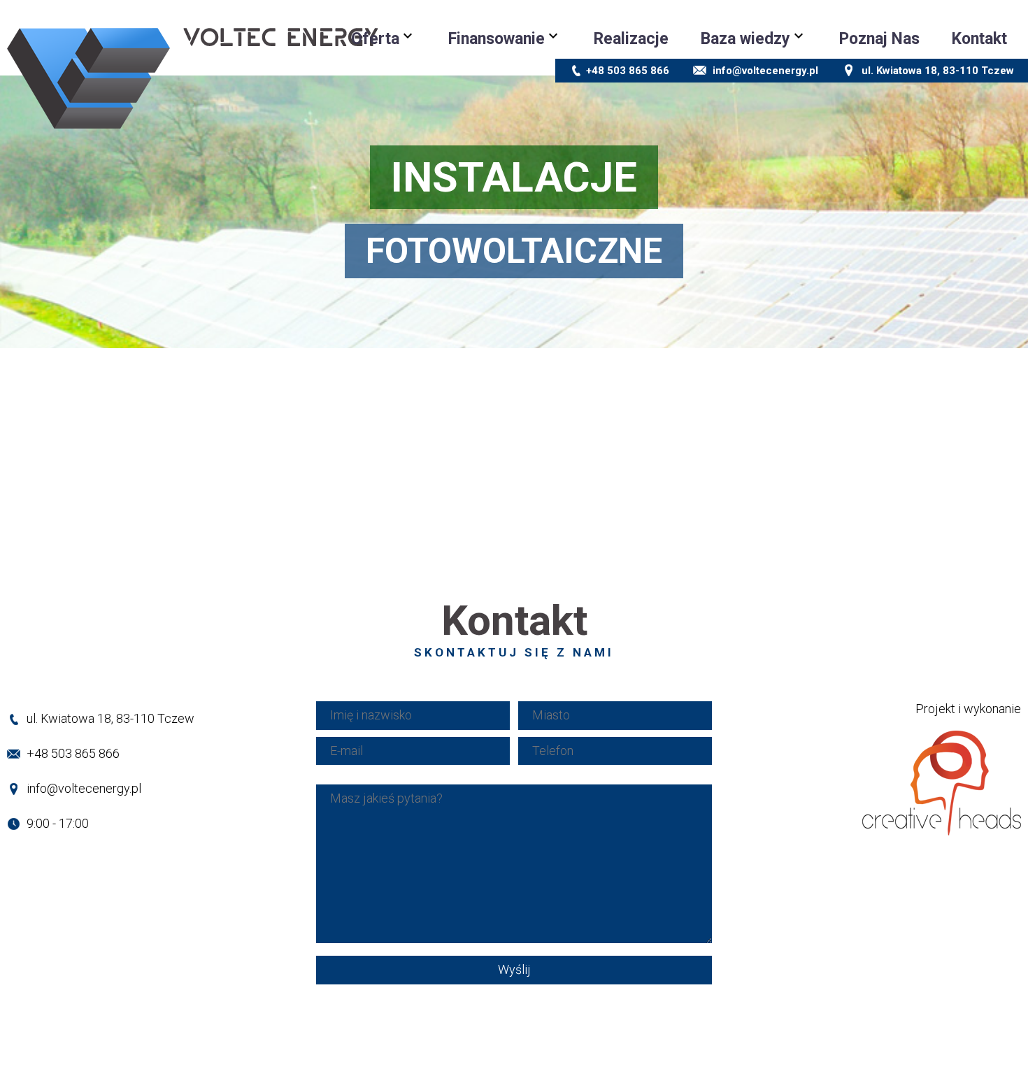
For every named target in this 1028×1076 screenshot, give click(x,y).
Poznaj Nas (879, 38)
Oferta (375, 38)
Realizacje (631, 38)
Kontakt (979, 38)
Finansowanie (496, 38)
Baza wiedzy (745, 38)
